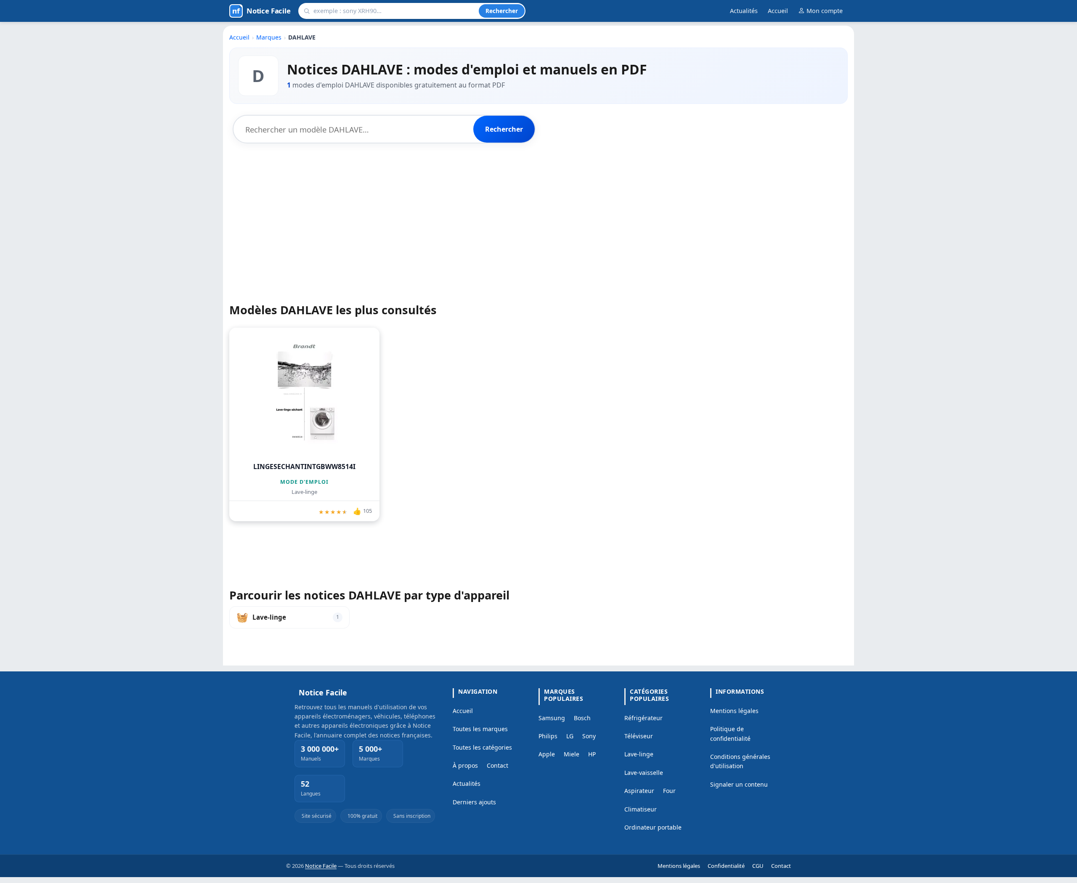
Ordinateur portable (653, 827)
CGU (758, 866)
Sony (589, 736)
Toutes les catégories (482, 747)
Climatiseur (640, 809)
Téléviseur (638, 736)
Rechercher (501, 11)
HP (592, 754)
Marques (268, 37)
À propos (465, 765)
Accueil (778, 11)
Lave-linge (638, 754)
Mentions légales (734, 711)
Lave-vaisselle (643, 773)
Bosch (582, 718)
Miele (571, 754)
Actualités (744, 11)
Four (669, 791)
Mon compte (824, 11)
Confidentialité (726, 866)
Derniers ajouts (474, 802)
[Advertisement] (538, 211)
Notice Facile (321, 866)
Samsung (551, 718)
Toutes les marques (480, 729)
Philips (547, 736)
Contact (497, 765)
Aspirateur (639, 791)
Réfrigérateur (643, 718)
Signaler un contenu (739, 784)
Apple (546, 754)
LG (569, 736)
